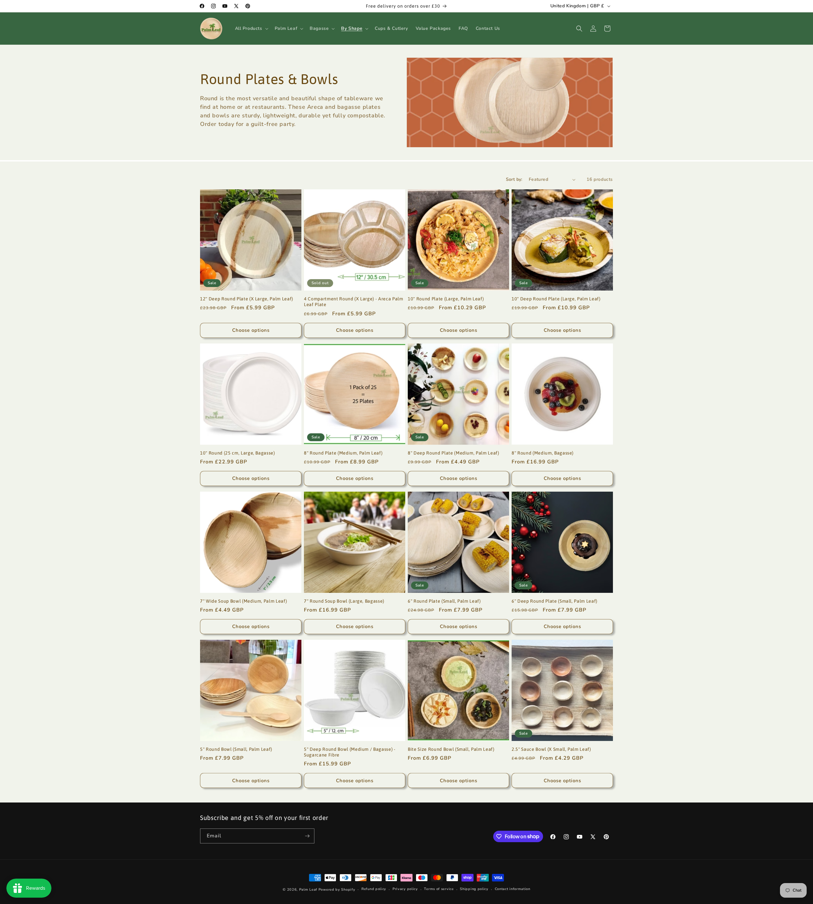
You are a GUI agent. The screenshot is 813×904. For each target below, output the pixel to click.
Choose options (251, 330)
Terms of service (439, 889)
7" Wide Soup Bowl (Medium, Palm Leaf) (243, 601)
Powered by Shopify (337, 889)
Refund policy (373, 889)
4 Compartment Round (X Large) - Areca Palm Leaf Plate (353, 301)
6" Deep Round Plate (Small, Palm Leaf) (554, 601)
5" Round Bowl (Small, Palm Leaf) (236, 749)
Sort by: (514, 179)
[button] (251, 28)
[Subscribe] (307, 836)
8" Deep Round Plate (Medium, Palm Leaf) (453, 452)
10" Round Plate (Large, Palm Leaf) (446, 298)
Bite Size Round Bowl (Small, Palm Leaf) (451, 749)
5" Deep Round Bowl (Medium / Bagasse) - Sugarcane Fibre (350, 752)
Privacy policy (405, 889)
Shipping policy (474, 889)
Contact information (512, 889)
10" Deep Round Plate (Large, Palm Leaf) (556, 298)
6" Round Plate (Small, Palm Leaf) (444, 601)
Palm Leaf (308, 889)
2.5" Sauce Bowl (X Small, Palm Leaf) (551, 749)
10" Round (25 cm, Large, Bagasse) (237, 452)
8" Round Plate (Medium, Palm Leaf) (343, 452)
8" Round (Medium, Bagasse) (543, 452)
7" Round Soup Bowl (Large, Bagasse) (344, 601)
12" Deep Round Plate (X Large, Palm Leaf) (246, 298)
